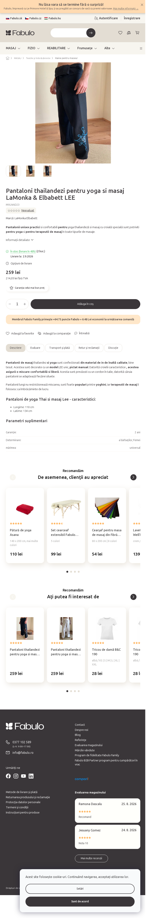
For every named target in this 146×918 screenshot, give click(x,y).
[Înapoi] (11, 481)
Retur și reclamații (87, 351)
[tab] (66, 575)
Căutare (89, 36)
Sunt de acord (77, 901)
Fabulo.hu (53, 22)
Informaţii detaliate (16, 243)
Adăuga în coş (84, 307)
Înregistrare (130, 22)
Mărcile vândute (83, 754)
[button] (23, 558)
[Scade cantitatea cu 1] (8, 308)
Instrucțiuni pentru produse (21, 816)
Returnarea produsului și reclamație (26, 801)
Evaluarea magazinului (87, 749)
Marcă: (20, 222)
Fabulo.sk (15, 22)
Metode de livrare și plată (20, 795)
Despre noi (80, 733)
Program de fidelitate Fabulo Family (96, 759)
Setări (77, 888)
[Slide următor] (136, 175)
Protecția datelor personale (21, 806)
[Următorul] (132, 481)
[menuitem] (11, 52)
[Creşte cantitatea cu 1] (23, 308)
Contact (79, 728)
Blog (76, 738)
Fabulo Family (31, 323)
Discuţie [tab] (112, 351)
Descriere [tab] (14, 351)
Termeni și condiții (15, 811)
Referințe (79, 744)
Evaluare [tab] (34, 351)
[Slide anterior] (7, 175)
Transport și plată (58, 351)
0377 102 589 (20, 746)
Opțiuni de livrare (19, 267)
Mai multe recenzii (90, 862)
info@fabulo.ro (21, 756)
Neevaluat (26, 214)
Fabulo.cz (34, 22)
